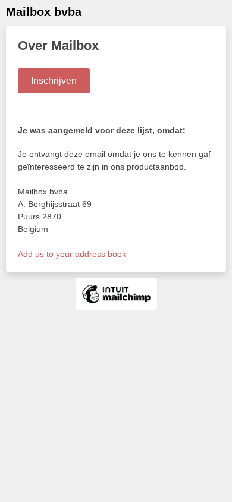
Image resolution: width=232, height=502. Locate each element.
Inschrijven (54, 81)
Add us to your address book (72, 254)
